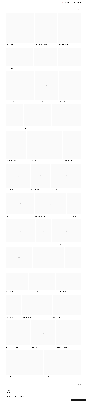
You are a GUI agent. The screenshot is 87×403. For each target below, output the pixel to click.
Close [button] (55, 194)
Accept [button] (83, 400)
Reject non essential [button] (76, 400)
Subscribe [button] (35, 200)
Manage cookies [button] (66, 400)
